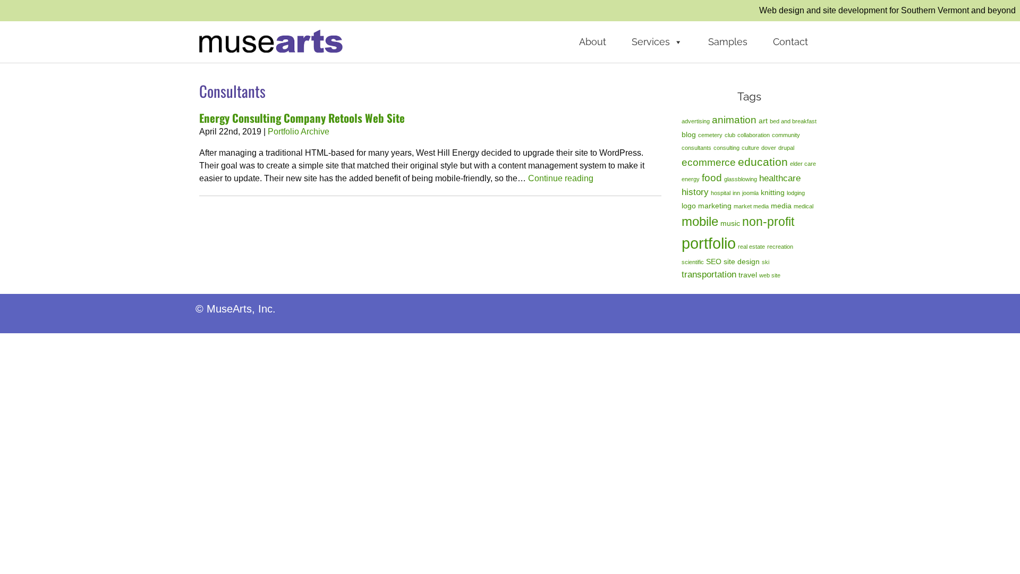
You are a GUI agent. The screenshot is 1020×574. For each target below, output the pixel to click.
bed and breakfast (793, 121)
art (763, 120)
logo (689, 205)
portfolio (709, 243)
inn (736, 193)
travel (747, 275)
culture (750, 148)
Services (651, 41)
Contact (790, 41)
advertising (696, 121)
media (781, 205)
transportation (709, 274)
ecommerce (709, 162)
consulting (726, 148)
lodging (796, 193)
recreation (780, 246)
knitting (773, 192)
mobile (700, 221)
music (730, 223)
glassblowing (740, 179)
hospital (720, 193)
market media (751, 206)
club (730, 135)
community (786, 135)
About (592, 41)
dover (768, 148)
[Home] (271, 40)
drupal (786, 148)
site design (742, 261)
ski (765, 262)
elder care (803, 164)
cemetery (710, 135)
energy (691, 179)
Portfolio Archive (298, 131)
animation (734, 119)
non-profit (768, 222)
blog (689, 134)
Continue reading (560, 178)
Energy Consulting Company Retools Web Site (302, 117)
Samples (727, 41)
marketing (715, 205)
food (712, 177)
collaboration (753, 135)
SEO (713, 261)
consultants (696, 148)
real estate (751, 246)
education (763, 162)
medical (803, 206)
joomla (750, 193)
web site (769, 275)
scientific (693, 262)
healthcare (780, 178)
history (695, 192)
